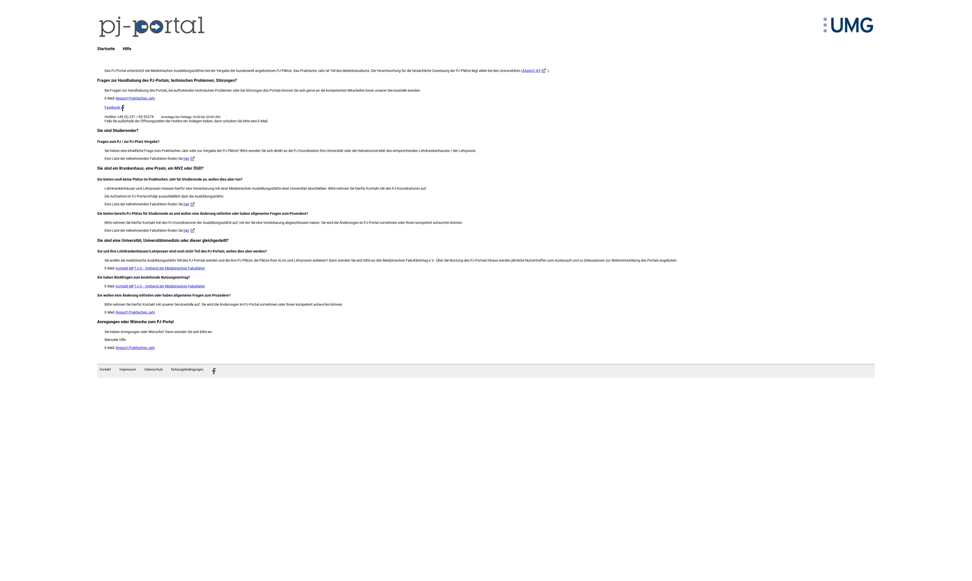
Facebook (113, 107)
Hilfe (127, 49)
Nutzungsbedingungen (187, 369)
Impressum (127, 369)
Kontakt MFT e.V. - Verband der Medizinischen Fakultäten (160, 268)
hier (186, 159)
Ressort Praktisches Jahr (135, 98)
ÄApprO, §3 (531, 71)
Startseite (106, 49)
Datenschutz (154, 369)
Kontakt (105, 369)
